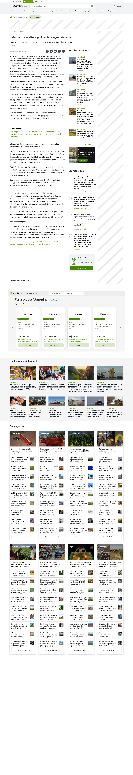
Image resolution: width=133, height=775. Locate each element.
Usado (19, 322)
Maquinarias (111, 11)
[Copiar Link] (63, 51)
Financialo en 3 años (50, 341)
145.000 (26, 336)
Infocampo (13, 45)
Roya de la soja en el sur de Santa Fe (37, 244)
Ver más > (88, 144)
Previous (12, 328)
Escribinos (83, 160)
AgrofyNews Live (90, 11)
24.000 (77, 336)
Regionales (102, 11)
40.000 (102, 336)
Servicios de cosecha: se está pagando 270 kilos (27, 242)
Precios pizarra (44, 11)
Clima (72, 11)
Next (121, 328)
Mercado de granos (30, 11)
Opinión (21, 31)
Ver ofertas (53, 300)
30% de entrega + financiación (27, 341)
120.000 (51, 336)
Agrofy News (13, 31)
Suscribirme (82, 268)
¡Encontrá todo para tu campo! (32, 293)
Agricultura (55, 11)
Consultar (28, 345)
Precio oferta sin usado (25, 339)
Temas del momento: (20, 17)
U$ (19, 336)
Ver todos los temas (21, 537)
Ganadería (64, 11)
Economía (79, 11)
